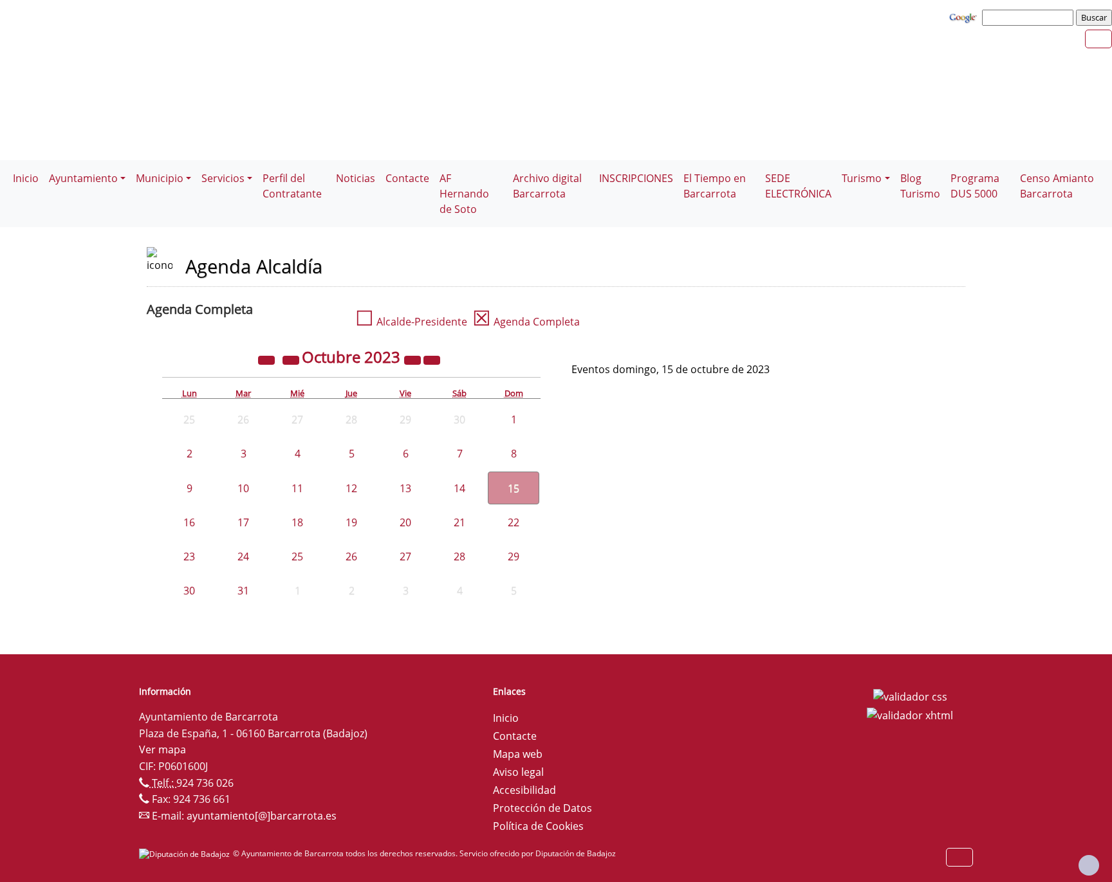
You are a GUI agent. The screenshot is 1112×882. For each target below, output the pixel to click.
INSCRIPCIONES (636, 178)
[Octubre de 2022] (267, 359)
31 (243, 590)
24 (243, 556)
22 (513, 522)
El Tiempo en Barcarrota (714, 186)
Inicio (26, 178)
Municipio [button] (159, 178)
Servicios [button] (223, 178)
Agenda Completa (526, 322)
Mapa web (517, 754)
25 (297, 556)
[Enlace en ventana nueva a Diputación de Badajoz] (186, 853)
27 (405, 556)
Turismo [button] (862, 178)
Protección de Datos (542, 808)
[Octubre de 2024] (413, 359)
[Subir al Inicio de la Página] (1089, 865)
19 (351, 522)
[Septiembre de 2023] (292, 359)
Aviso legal (518, 772)
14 (459, 488)
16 (189, 522)
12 (351, 488)
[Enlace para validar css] (910, 695)
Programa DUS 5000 (974, 186)
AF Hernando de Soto (464, 193)
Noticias (355, 178)
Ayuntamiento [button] (83, 178)
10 (243, 488)
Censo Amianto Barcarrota (1057, 186)
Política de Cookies (538, 826)
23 (189, 556)
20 (405, 522)
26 (351, 556)
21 (459, 522)
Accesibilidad (524, 790)
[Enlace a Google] (964, 17)
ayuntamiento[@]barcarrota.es (262, 816)
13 (405, 488)
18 (297, 522)
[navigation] (1029, 17)
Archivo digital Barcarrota (547, 186)
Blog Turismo (920, 186)
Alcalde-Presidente (411, 322)
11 (297, 488)
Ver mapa (162, 749)
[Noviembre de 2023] (431, 359)
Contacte (407, 178)
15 (513, 488)
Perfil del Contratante (292, 186)
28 (459, 556)
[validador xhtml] (910, 715)
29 (513, 556)
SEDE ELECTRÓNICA (798, 186)
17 (243, 522)
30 (189, 590)
